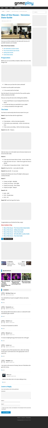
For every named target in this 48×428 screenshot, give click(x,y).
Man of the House (8, 238)
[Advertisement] (16, 250)
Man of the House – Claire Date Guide (13, 232)
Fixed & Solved (17, 7)
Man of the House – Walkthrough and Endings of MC (16, 283)
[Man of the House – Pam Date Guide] (26, 276)
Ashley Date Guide (8, 52)
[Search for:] (39, 12)
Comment (3, 391)
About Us (19, 417)
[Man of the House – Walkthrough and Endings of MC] (16, 276)
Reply (3, 302)
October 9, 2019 (6, 21)
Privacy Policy (28, 417)
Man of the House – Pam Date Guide (13, 236)
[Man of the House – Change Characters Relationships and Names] (6, 276)
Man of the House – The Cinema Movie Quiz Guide (17, 228)
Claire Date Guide (8, 54)
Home (2, 7)
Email (2, 404)
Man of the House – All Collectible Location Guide (16, 234)
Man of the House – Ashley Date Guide (14, 230)
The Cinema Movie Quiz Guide (11, 50)
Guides (11, 7)
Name (2, 400)
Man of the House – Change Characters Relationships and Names (5, 284)
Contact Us (23, 417)
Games (6, 7)
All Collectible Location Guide (11, 48)
